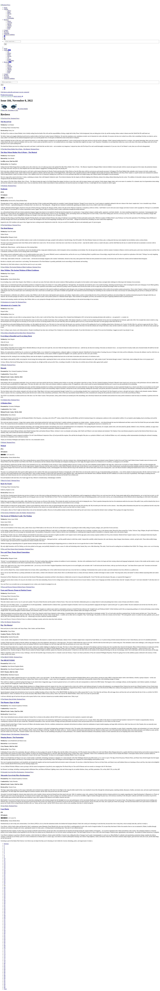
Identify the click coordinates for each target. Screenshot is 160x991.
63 (4, 938)
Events (9, 16)
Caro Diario (5, 809)
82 (4, 966)
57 (4, 929)
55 (4, 926)
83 (4, 968)
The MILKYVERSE (8, 660)
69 (4, 947)
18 (4, 870)
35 (4, 896)
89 (4, 977)
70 (4, 948)
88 (4, 975)
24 (4, 879)
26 (4, 882)
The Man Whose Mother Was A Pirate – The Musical (19, 152)
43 (4, 908)
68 (4, 945)
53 (4, 923)
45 (4, 911)
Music (9, 12)
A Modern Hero (6, 403)
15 (4, 866)
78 (4, 960)
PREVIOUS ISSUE (7, 95)
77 (4, 959)
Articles (6, 9)
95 (4, 986)
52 (4, 921)
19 (4, 872)
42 (4, 906)
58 (4, 930)
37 (4, 899)
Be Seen (6, 31)
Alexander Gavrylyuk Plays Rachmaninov (15, 775)
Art (8, 15)
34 (4, 894)
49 (4, 917)
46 (4, 912)
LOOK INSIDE (23, 109)
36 (4, 897)
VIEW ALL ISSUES (6, 96)
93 (4, 983)
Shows (9, 10)
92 (4, 981)
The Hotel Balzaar (7, 228)
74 (4, 954)
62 (4, 936)
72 (4, 951)
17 (4, 869)
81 (4, 965)
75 (4, 956)
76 (4, 957)
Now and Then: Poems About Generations (15, 552)
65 (4, 941)
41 (4, 905)
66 (4, 942)
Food (8, 28)
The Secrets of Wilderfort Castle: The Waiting (16, 516)
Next (5, 989)
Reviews (6, 19)
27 (4, 884)
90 (4, 978)
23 (4, 878)
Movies (9, 13)
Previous (6, 843)
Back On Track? (6, 484)
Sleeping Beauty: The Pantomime (12, 737)
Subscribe (6, 33)
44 (4, 909)
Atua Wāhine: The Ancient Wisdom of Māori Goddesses (20, 270)
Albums (9, 25)
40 (4, 903)
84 (4, 969)
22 (4, 876)
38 (4, 900)
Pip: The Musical (6, 625)
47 (4, 914)
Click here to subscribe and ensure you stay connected (15, 92)
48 (4, 915)
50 (4, 918)
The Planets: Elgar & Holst (10, 702)
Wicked (3, 446)
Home (5, 7)
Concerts (9, 22)
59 (4, 932)
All (8, 51)
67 (4, 944)
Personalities (10, 18)
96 (4, 987)
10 (4, 858)
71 (4, 950)
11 (4, 860)
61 (4, 935)
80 (4, 963)
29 (4, 887)
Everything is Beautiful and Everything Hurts (16, 336)
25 (4, 881)
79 (4, 962)
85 (4, 971)
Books (9, 27)
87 (4, 974)
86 (4, 972)
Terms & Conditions (9, 34)
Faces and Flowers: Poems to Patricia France (16, 590)
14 (4, 864)
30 (4, 888)
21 (4, 875)
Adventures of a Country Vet (10, 305)
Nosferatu (4, 189)
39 (4, 902)
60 (4, 933)
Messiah (3, 368)
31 (4, 890)
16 (4, 867)
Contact (6, 30)
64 (4, 939)
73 (4, 953)
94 (4, 984)
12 (4, 861)
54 (4, 924)
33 (4, 893)
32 (4, 891)
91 (4, 980)
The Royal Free (6, 122)
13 (4, 863)
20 (4, 873)
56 (4, 927)
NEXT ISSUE (18, 96)
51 (4, 920)
